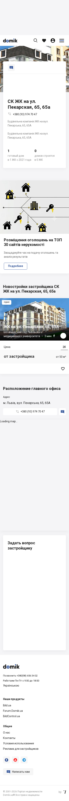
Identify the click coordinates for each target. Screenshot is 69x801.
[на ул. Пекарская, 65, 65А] (34, 336)
